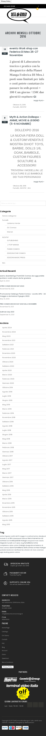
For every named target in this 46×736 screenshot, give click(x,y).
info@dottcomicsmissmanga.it (12, 614)
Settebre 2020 (8, 366)
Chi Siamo (5, 636)
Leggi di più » (39, 100)
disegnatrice (30, 545)
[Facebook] (29, 704)
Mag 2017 (6, 469)
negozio (3, 543)
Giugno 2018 (7, 434)
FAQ (3, 643)
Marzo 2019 (7, 409)
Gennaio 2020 (8, 383)
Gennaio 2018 (7, 452)
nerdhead (18, 550)
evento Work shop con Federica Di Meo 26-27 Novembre (24, 52)
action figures (5, 536)
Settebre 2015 (8, 516)
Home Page (5, 628)
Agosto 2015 (7, 520)
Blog (3, 647)
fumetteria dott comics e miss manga (30, 547)
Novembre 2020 (9, 357)
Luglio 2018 (6, 430)
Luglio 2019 (6, 396)
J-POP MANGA (13, 245)
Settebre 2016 (8, 486)
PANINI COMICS (13, 249)
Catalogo (5, 632)
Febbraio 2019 (8, 413)
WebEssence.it (29, 722)
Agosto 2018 (7, 426)
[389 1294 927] (41, 6)
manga (22, 545)
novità (12, 540)
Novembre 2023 (9, 332)
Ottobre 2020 (7, 362)
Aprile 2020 (7, 370)
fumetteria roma (31, 543)
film (29, 188)
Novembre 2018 (8, 417)
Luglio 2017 (6, 464)
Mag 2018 (6, 439)
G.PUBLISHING (12, 240)
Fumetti (16, 107)
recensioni (10, 550)
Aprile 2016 (6, 494)
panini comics (15, 552)
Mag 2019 (6, 404)
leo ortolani (26, 550)
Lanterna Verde (13, 223)
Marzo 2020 (7, 374)
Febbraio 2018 (8, 447)
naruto (41, 541)
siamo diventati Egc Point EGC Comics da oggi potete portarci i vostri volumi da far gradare (22, 277)
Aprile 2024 (7, 327)
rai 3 (14, 543)
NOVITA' (23, 107)
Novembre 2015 (8, 507)
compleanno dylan (7, 545)
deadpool (42, 536)
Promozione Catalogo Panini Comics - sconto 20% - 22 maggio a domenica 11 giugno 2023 (23, 295)
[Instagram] (35, 704)
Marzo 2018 (7, 443)
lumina (36, 536)
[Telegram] (41, 704)
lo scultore (29, 536)
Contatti (4, 639)
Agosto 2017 (7, 460)
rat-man (33, 550)
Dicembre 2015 (8, 503)
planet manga (21, 540)
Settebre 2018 (8, 421)
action (16, 545)
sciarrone (40, 550)
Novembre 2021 (8, 340)
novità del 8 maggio (17, 536)
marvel (35, 538)
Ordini (4, 654)
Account (4, 651)
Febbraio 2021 (8, 349)
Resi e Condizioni (7, 662)
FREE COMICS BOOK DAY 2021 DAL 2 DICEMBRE (18, 304)
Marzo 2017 (6, 473)
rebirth (11, 548)
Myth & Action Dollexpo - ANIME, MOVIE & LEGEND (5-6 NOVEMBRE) (25, 120)
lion (8, 541)
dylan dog (20, 543)
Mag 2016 (6, 490)
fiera (30, 538)
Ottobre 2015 (7, 511)
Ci (34, 96)
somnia (6, 548)
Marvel (10, 232)
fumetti (10, 543)
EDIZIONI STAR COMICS (16, 253)
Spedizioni (5, 658)
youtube (3, 550)
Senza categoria (9, 216)
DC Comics (11, 227)
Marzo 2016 (7, 498)
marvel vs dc (5, 538)
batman (25, 538)
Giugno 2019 (7, 400)
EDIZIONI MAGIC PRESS (16, 257)
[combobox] (23, 203)
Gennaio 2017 (7, 477)
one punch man (33, 541)
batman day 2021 (7, 312)
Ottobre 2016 (7, 481)
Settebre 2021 (8, 344)
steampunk (17, 538)
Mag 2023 (6, 336)
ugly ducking (5, 552)
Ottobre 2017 (7, 456)
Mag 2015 (6, 524)
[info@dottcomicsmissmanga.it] (35, 6)
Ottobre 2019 (7, 387)
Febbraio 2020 (8, 379)
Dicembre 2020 (8, 353)
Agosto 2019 (7, 392)
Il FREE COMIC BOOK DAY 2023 (12, 286)
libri (39, 538)
